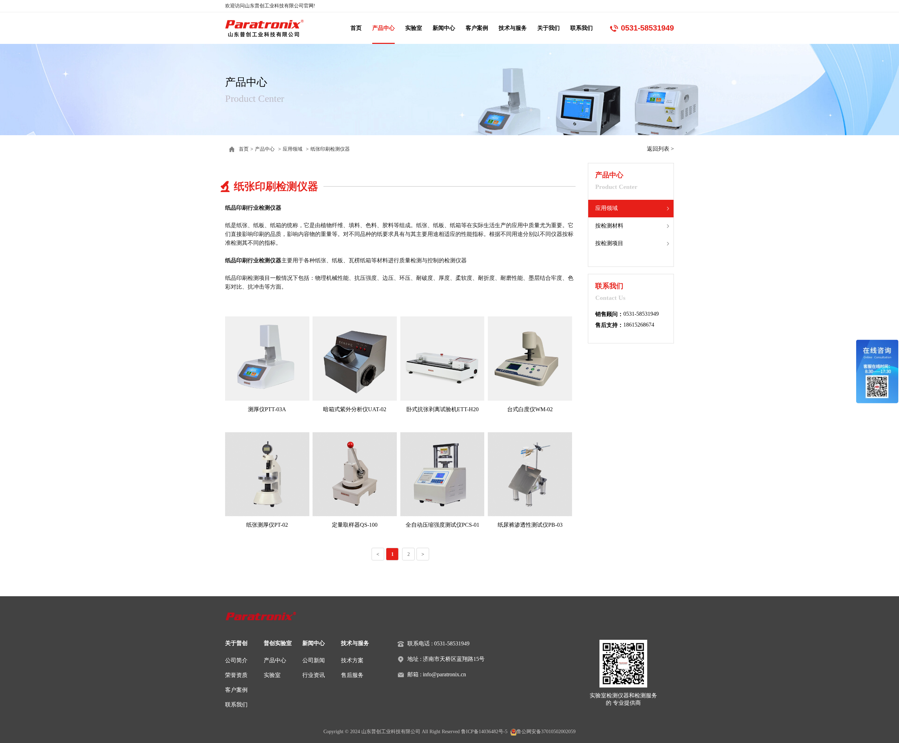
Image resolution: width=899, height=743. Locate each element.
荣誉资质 (236, 675)
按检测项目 (609, 243)
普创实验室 (278, 643)
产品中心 (383, 28)
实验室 (413, 28)
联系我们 (581, 28)
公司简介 (236, 660)
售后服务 (352, 675)
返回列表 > (660, 149)
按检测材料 (609, 226)
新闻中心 (444, 28)
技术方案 (352, 660)
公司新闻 (313, 660)
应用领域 (292, 149)
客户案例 (477, 28)
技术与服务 (513, 28)
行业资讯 (313, 675)
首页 (356, 28)
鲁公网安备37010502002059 (546, 731)
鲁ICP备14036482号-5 (484, 731)
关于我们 (548, 28)
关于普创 (236, 643)
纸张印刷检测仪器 (330, 149)
